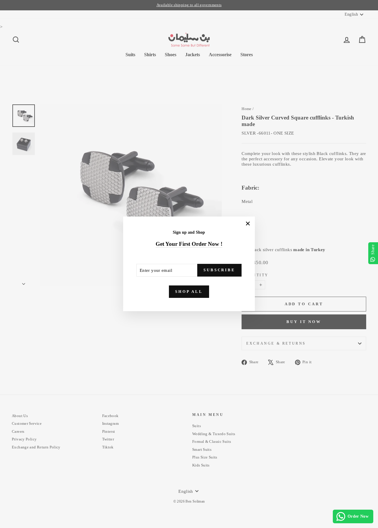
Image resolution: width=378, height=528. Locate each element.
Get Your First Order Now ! (189, 244)
